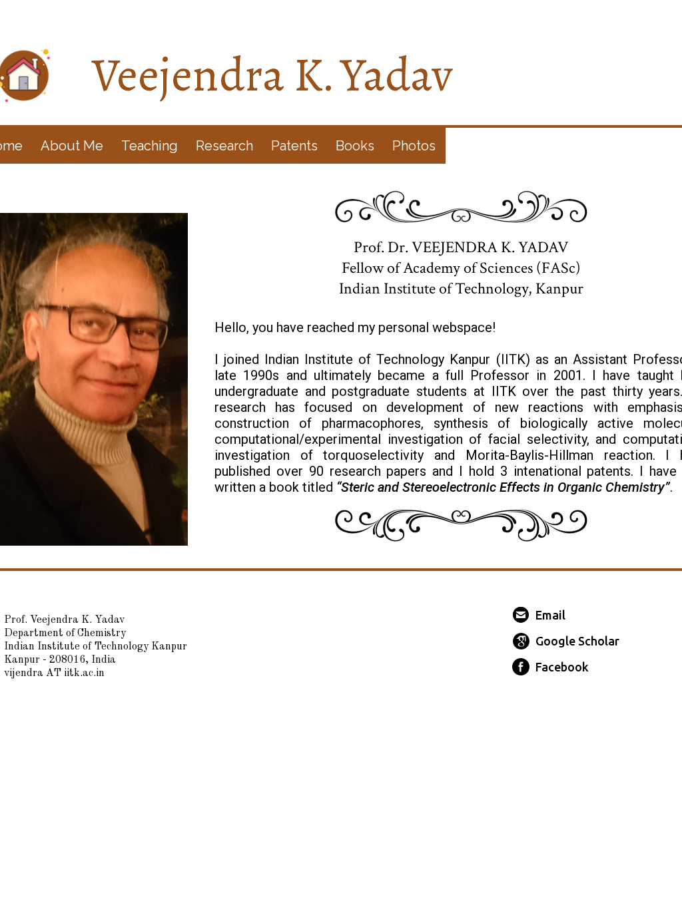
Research (224, 146)
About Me (72, 146)
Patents (294, 146)
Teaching (149, 146)
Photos (414, 146)
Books (355, 146)
